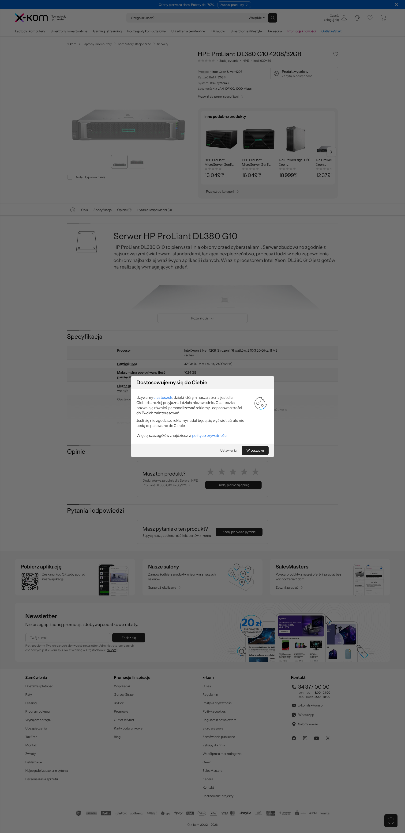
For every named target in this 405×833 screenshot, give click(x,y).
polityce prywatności (210, 435)
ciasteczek (163, 397)
